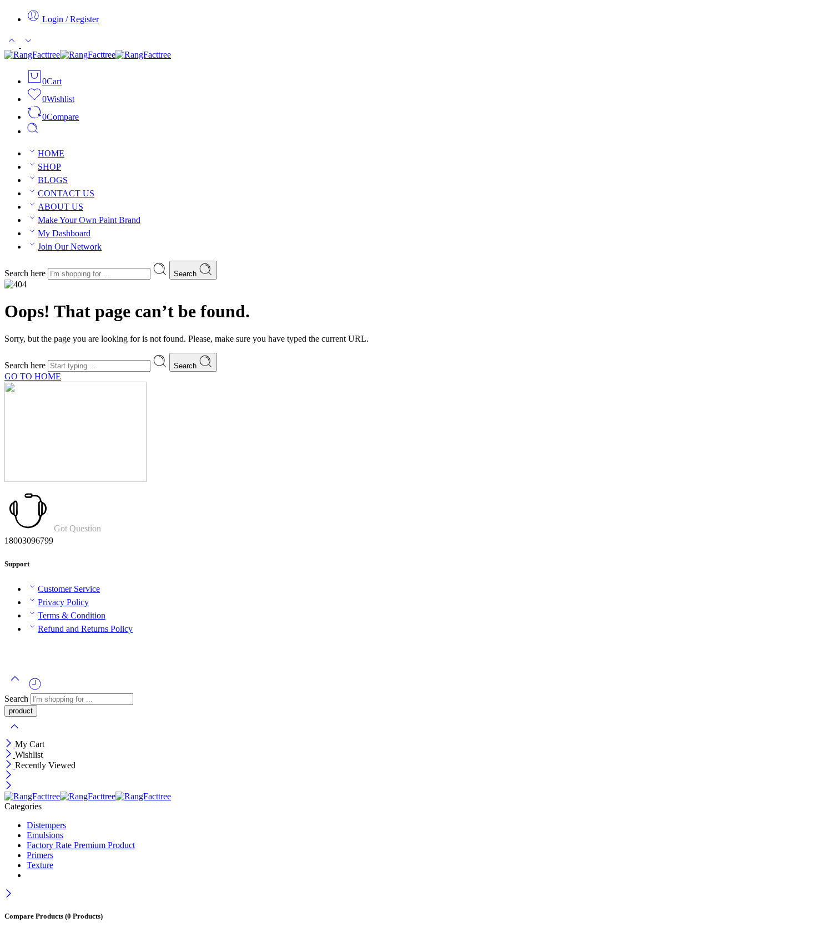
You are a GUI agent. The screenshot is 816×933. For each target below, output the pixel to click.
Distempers (46, 825)
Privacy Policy (63, 602)
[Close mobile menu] (8, 786)
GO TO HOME (32, 376)
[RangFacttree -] (87, 54)
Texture (40, 865)
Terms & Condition (71, 615)
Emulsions (45, 835)
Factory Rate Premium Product (81, 845)
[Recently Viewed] (35, 688)
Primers (40, 855)
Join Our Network (70, 246)
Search (186, 274)
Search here (26, 273)
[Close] (9, 744)
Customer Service (69, 589)
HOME (51, 153)
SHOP (49, 166)
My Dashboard (64, 233)
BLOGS (53, 180)
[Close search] (14, 733)
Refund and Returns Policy (85, 628)
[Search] (33, 131)
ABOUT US (60, 206)
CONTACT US (66, 193)
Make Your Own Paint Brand (89, 220)
